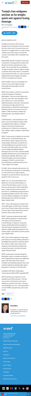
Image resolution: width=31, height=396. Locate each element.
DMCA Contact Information (10, 379)
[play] (2, 394)
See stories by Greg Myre (17, 316)
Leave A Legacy (7, 365)
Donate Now (6, 354)
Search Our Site (7, 368)
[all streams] (29, 394)
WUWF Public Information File (10, 341)
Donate (26, 2)
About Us (5, 351)
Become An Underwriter (9, 358)
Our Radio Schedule (8, 375)
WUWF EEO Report (7, 348)
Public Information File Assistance (11, 344)
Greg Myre (9, 25)
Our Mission (6, 372)
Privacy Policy (6, 361)
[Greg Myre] (5, 308)
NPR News (9, 294)
